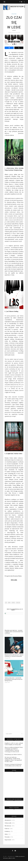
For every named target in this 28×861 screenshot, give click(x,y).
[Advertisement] (14, 591)
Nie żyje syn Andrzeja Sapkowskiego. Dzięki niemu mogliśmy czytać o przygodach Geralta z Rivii (13, 759)
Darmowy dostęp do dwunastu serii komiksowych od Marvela (13, 765)
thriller (18, 602)
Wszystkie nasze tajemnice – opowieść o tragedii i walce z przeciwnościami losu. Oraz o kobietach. (15, 632)
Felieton (14, 13)
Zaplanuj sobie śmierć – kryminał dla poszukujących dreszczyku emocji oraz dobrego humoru (13, 679)
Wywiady (7, 837)
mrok (9, 602)
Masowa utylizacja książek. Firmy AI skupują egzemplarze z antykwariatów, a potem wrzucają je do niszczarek (14, 749)
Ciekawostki (8, 823)
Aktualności (8, 820)
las (6, 602)
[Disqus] (14, 708)
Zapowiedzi (8, 839)
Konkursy (7, 831)
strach (13, 602)
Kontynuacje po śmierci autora (13, 754)
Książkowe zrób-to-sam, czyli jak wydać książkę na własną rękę (14, 743)
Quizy (6, 834)
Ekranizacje (8, 825)
